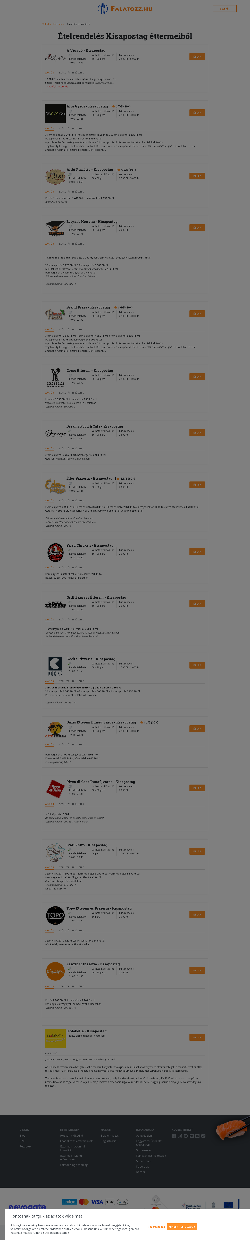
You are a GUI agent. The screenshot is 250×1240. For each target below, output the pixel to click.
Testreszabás (156, 1226)
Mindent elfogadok (182, 1226)
